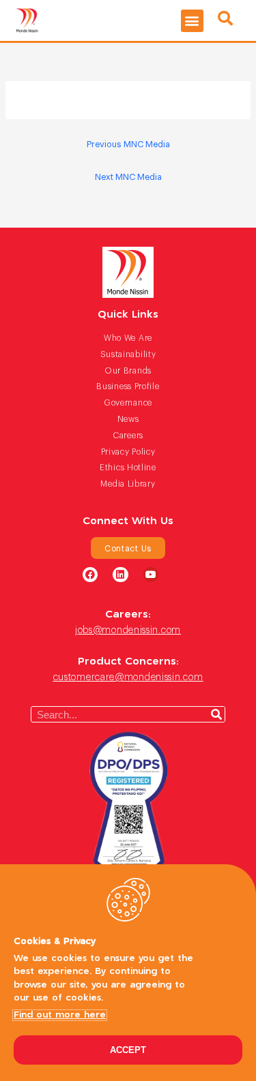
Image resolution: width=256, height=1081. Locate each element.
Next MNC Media (128, 176)
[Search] (216, 714)
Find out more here (60, 1015)
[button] (192, 21)
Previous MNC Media (128, 143)
